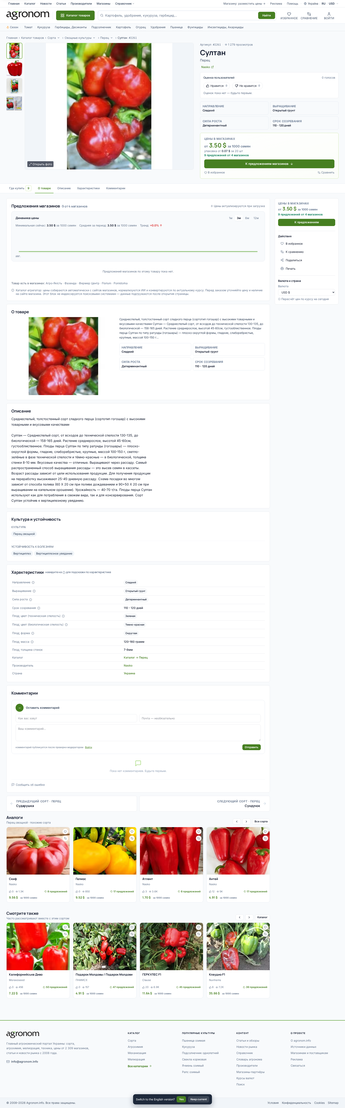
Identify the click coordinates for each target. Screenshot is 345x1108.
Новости (46, 3)
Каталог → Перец (136, 657)
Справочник (123, 3)
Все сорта (261, 821)
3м (239, 218)
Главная (14, 3)
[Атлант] (171, 851)
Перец (104, 37)
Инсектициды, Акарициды (225, 27)
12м (256, 218)
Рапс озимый (191, 1072)
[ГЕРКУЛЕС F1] (171, 946)
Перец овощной (24, 533)
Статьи (61, 3)
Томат (28, 27)
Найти (266, 15)
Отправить (251, 747)
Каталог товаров (32, 37)
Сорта (52, 37)
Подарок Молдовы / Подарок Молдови (104, 974)
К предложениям (306, 222)
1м (230, 218)
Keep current (198, 1099)
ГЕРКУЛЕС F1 (151, 974)
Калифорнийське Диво (26, 974)
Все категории (138, 1066)
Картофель (123, 27)
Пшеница (176, 27)
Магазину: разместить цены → (244, 3)
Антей (213, 879)
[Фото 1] (14, 51)
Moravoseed (17, 980)
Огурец (141, 27)
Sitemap (333, 1102)
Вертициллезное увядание (54, 553)
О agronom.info (301, 1040)
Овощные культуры (78, 37)
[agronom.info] (28, 15)
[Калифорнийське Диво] (38, 946)
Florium (106, 283)
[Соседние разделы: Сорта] (58, 37)
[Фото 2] (14, 68)
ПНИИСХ (81, 980)
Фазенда (70, 283)
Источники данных (303, 1046)
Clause (146, 980)
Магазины (103, 3)
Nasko (128, 665)
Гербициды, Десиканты (71, 27)
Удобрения (158, 27)
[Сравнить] (65, 838)
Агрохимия (135, 1046)
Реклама (276, 3)
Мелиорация (136, 1059)
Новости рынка (246, 1046)
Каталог (29, 3)
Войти (88, 747)
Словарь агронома (249, 1059)
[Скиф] (38, 851)
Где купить (19, 188)
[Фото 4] (14, 104)
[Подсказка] (33, 582)
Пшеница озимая (193, 1040)
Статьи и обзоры (247, 1040)
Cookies (319, 1102)
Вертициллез (22, 553)
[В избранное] (65, 831)
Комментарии (115, 188)
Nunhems (215, 980)
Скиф (13, 879)
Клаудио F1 (217, 974)
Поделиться (294, 260)
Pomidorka (121, 283)
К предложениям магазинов (266, 164)
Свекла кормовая (194, 1059)
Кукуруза (43, 27)
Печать (290, 268)
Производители (81, 3)
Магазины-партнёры (250, 1072)
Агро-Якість (54, 283)
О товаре (44, 188)
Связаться (298, 1065)
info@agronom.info (24, 1061)
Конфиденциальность (296, 1102)
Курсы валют (245, 1078)
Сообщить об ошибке (30, 784)
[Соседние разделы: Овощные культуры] (94, 37)
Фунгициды (195, 27)
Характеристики (88, 188)
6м (247, 218)
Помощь (292, 3)
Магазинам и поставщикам (309, 1053)
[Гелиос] (104, 851)
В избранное (216, 172)
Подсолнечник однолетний (200, 1053)
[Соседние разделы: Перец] (111, 37)
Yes (181, 1099)
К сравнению (295, 251)
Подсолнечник (101, 27)
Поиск (240, 1084)
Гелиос (81, 879)
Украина (129, 673)
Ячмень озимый (193, 1065)
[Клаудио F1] (238, 946)
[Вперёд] (246, 821)
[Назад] (237, 821)
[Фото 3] (14, 86)
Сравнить (327, 172)
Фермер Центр (89, 283)
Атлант (147, 879)
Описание (64, 188)
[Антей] (238, 851)
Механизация (137, 1053)
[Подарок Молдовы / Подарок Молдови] (104, 946)
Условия (273, 1102)
